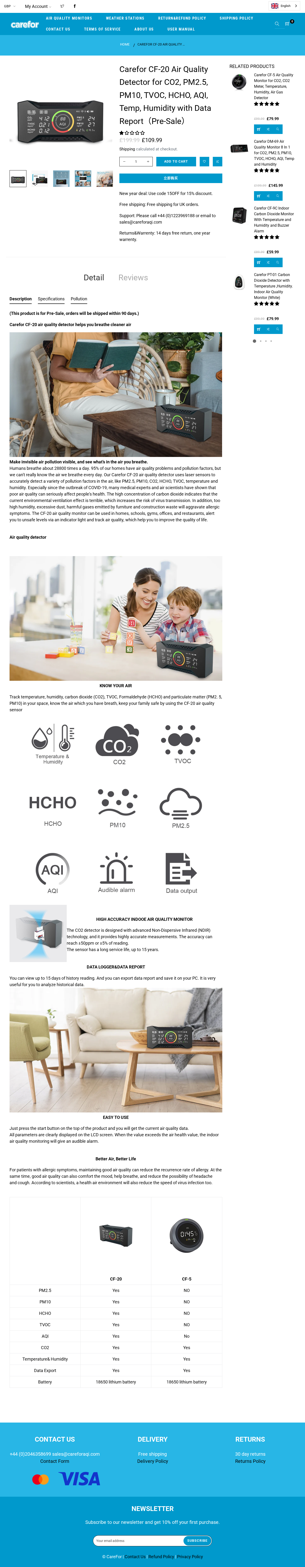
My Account (36, 6)
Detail (94, 277)
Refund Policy (161, 1556)
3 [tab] (266, 341)
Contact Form (54, 1461)
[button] (132, 132)
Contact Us (136, 1556)
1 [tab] (254, 341)
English (285, 6)
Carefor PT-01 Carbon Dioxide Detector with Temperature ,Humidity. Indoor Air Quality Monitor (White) (273, 286)
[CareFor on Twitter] (62, 6)
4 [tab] (271, 341)
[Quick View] (278, 129)
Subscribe (197, 1540)
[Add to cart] (259, 129)
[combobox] (284, 5)
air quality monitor (69, 513)
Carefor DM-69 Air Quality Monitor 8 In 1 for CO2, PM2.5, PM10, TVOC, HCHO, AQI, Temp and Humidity (274, 153)
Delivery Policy (152, 1461)
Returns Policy (250, 1461)
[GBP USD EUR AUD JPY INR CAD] (10, 6)
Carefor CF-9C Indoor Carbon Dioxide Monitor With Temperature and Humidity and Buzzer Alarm (274, 219)
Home (125, 44)
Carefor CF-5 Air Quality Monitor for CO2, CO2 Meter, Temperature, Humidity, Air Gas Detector (273, 86)
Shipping (127, 149)
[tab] (21, 300)
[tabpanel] (262, 203)
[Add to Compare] (217, 161)
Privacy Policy (190, 1556)
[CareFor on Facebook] (75, 6)
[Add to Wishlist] (204, 161)
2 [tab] (260, 341)
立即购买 (171, 178)
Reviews (133, 277)
